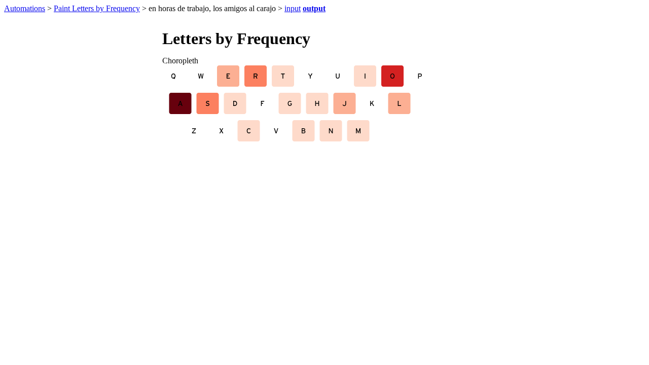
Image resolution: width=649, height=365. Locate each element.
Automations (24, 8)
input (292, 8)
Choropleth (180, 60)
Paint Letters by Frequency (97, 8)
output (314, 8)
